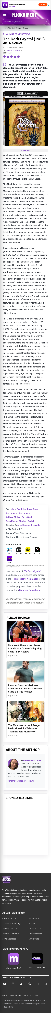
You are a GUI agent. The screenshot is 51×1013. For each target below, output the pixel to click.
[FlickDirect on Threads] (29, 983)
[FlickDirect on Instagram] (13, 983)
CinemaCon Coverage (11, 923)
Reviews (26, 28)
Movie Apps (34, 918)
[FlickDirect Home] (25, 15)
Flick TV (32, 923)
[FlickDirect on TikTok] (21, 983)
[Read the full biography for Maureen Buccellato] (13, 764)
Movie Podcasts (9, 918)
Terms (4, 995)
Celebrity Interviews (10, 934)
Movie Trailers (35, 928)
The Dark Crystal (14, 28)
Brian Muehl (11, 521)
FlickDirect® (38, 1000)
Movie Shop (34, 939)
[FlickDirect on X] (46, 983)
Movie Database (9, 939)
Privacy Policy (15, 995)
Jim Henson (11, 513)
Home (4, 28)
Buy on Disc (25, 150)
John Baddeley (18, 509)
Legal (26, 995)
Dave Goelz (27, 517)
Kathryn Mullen (13, 517)
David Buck (32, 509)
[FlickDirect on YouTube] (4, 983)
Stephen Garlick (26, 521)
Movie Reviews (35, 934)
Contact (35, 995)
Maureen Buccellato (13, 50)
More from (21, 781)
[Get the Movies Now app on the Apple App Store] (25, 5)
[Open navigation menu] (4, 15)
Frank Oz (35, 525)
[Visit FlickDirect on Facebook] (38, 983)
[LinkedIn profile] (21, 50)
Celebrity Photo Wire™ (11, 928)
